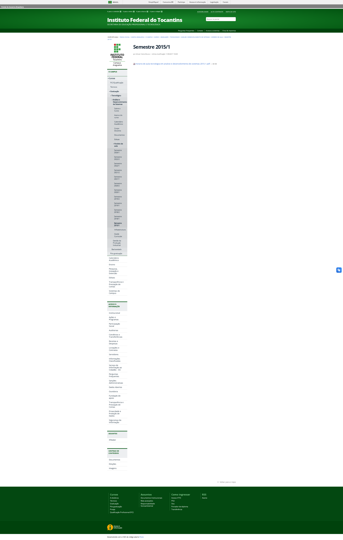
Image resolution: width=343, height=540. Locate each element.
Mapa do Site (231, 12)
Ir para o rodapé (156, 11)
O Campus (149, 37)
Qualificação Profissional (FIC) (122, 512)
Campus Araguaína (137, 37)
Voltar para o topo (228, 482)
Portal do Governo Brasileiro (12, 7)
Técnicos (113, 501)
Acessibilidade (202, 12)
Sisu (173, 504)
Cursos (156, 37)
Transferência (176, 509)
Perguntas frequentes (186, 31)
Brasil (115, 2)
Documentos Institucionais (151, 498)
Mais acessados (147, 501)
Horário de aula (217, 37)
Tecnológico (175, 37)
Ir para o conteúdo (114, 11)
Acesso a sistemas (213, 31)
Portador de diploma (179, 506)
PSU (173, 501)
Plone (141, 537)
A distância (114, 498)
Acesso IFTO (176, 498)
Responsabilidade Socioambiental (148, 505)
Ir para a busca (142, 11)
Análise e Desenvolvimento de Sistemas (195, 37)
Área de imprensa (229, 31)
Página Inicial (124, 37)
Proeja (112, 509)
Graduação (164, 37)
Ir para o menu (128, 11)
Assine (204, 498)
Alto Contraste (217, 12)
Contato (200, 31)
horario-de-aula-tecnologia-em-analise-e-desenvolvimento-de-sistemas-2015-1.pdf (172, 64)
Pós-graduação (116, 506)
